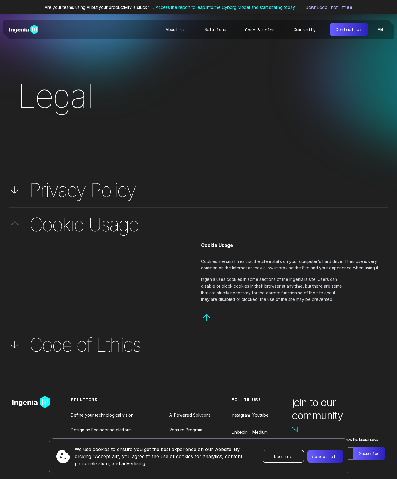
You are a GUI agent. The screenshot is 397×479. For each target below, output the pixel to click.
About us (175, 29)
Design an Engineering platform (101, 429)
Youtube (260, 415)
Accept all (325, 456)
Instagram (241, 415)
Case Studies (259, 30)
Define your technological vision (102, 415)
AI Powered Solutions (190, 415)
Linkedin (240, 432)
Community (305, 29)
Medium (260, 432)
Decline (283, 456)
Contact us (349, 29)
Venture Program (185, 429)
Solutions (215, 29)
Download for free (329, 7)
